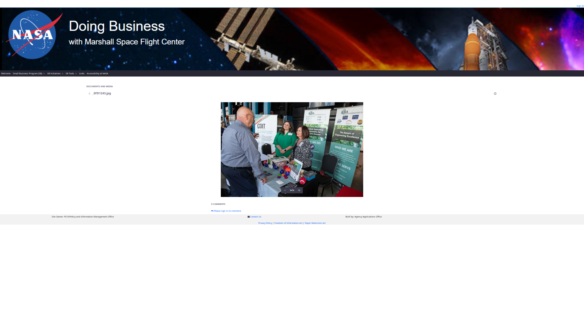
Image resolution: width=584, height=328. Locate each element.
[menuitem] (6, 73)
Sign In (580, 5)
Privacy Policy (265, 223)
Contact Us (255, 216)
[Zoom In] (299, 190)
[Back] (89, 94)
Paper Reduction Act (315, 223)
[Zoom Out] (285, 190)
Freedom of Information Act (288, 223)
